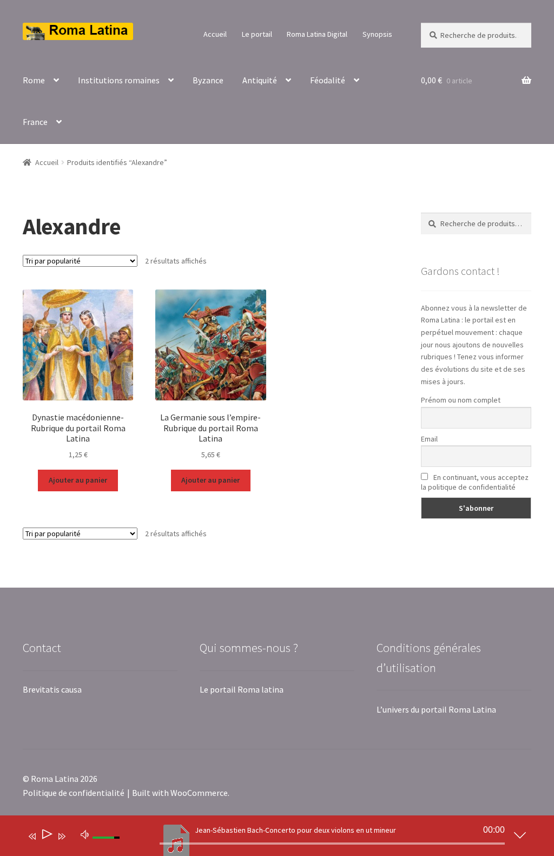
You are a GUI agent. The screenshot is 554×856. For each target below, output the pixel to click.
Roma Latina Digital (317, 34)
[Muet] (85, 833)
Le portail (257, 34)
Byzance (208, 80)
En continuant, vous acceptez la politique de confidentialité (475, 482)
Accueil (215, 34)
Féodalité (327, 80)
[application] (269, 838)
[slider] (332, 843)
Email (429, 439)
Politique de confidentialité (73, 792)
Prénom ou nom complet (460, 400)
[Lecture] (46, 836)
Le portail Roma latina (241, 689)
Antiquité (259, 80)
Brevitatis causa (52, 689)
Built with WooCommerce (180, 792)
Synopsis (377, 34)
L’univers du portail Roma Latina (436, 709)
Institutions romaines (119, 80)
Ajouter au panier (78, 480)
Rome (34, 80)
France (35, 121)
